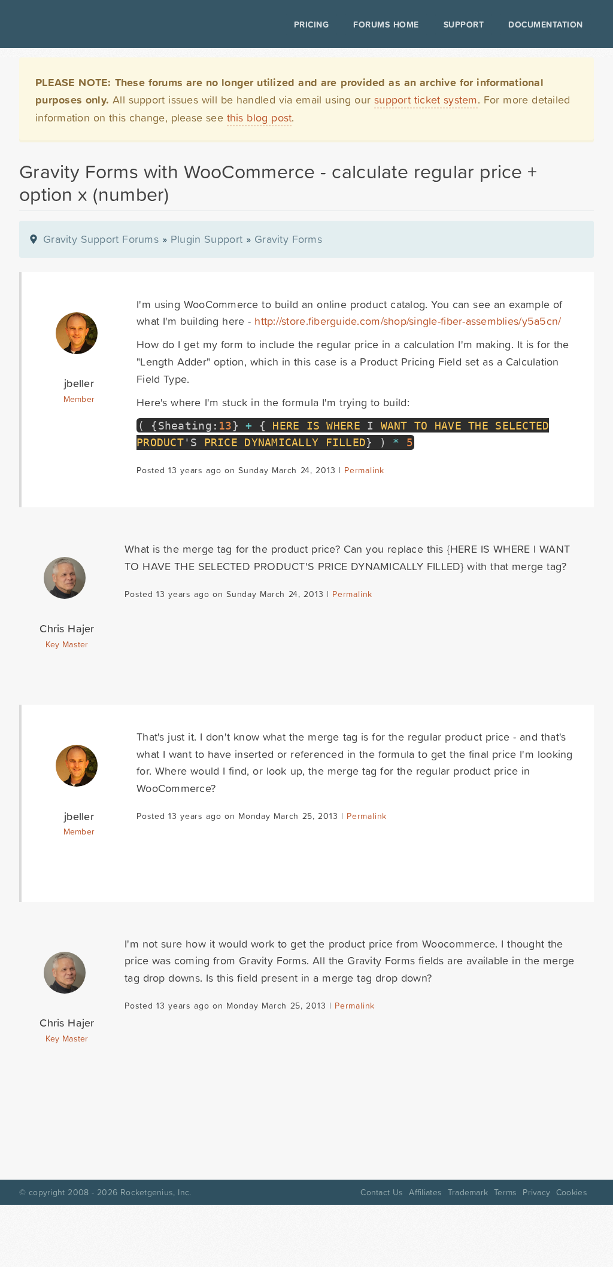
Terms (505, 1192)
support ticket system (426, 100)
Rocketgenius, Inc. (155, 1192)
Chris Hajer (67, 628)
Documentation (545, 25)
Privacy (536, 1192)
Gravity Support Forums (101, 239)
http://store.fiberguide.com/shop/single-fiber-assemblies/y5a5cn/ (407, 321)
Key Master (66, 644)
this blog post (259, 117)
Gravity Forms (288, 239)
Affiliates (425, 1192)
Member (79, 399)
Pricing (311, 25)
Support (464, 25)
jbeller (79, 383)
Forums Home (385, 25)
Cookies (571, 1192)
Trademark (468, 1192)
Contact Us (381, 1192)
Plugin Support (206, 239)
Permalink (364, 470)
